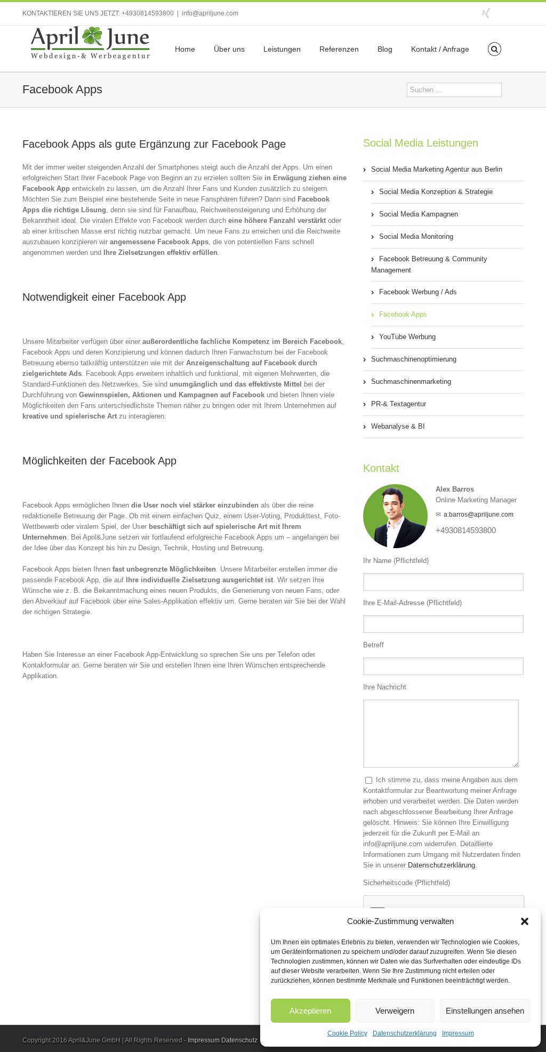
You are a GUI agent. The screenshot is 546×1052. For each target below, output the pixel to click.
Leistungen (282, 49)
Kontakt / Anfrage (440, 49)
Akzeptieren (310, 1010)
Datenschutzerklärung (405, 1033)
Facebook (521, 12)
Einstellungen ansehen (485, 1010)
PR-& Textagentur (398, 404)
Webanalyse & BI (398, 426)
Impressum (458, 1033)
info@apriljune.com (210, 13)
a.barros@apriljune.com (478, 514)
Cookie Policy (347, 1033)
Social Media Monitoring (416, 236)
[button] (524, 921)
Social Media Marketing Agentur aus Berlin (436, 169)
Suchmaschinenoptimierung (413, 359)
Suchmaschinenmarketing (411, 382)
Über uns (229, 49)
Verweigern (394, 1010)
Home (185, 49)
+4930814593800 (148, 13)
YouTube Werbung (407, 337)
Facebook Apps (403, 314)
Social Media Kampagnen (418, 214)
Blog (385, 49)
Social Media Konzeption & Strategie (436, 192)
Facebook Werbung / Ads (418, 292)
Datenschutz (239, 1040)
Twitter (504, 12)
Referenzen (339, 49)
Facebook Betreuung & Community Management (429, 264)
